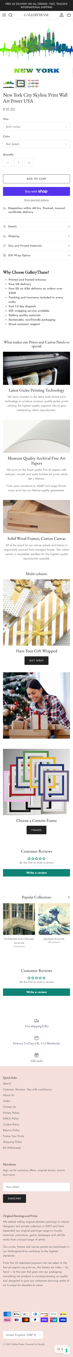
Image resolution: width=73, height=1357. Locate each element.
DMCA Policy (11, 1118)
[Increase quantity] (29, 162)
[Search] (12, 15)
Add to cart (36, 179)
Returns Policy (11, 1130)
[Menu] (4, 15)
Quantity (8, 155)
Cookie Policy (11, 1124)
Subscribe (14, 1198)
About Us (8, 1095)
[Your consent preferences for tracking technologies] (66, 1350)
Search (7, 1083)
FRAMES (36, 830)
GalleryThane (18, 1344)
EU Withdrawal (12, 1148)
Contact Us (9, 1107)
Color (6, 136)
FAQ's (6, 1101)
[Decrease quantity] (7, 162)
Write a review (36, 873)
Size (5, 119)
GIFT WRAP (36, 660)
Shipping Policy (12, 1142)
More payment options (36, 200)
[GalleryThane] (36, 15)
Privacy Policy (11, 1113)
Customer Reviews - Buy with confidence (27, 1089)
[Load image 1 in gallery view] (36, 48)
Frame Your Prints (13, 1136)
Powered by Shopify (35, 1344)
